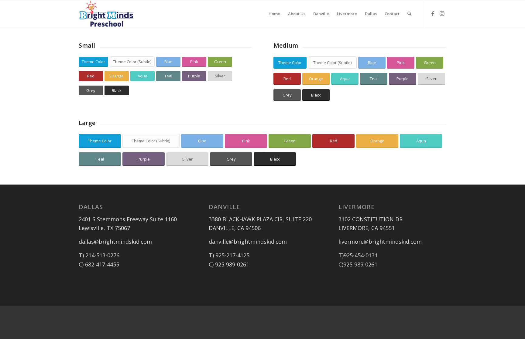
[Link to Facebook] (432, 13)
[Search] (409, 13)
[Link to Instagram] (441, 13)
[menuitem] (274, 13)
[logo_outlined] (106, 13)
